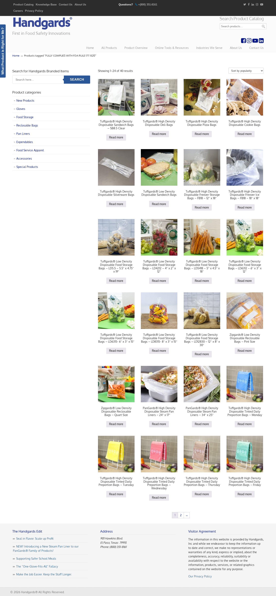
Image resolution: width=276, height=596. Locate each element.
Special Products (27, 166)
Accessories (24, 158)
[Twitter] (245, 4)
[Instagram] (257, 4)
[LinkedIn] (253, 4)
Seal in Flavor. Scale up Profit (35, 538)
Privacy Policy (34, 10)
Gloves (20, 109)
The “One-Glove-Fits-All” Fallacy (37, 566)
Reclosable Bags (27, 125)
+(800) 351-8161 (147, 4)
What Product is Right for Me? (2, 51)
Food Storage (25, 117)
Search (263, 26)
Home (15, 55)
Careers (18, 10)
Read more (116, 137)
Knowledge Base (46, 4)
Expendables (24, 142)
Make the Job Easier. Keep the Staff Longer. (44, 574)
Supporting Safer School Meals (36, 558)
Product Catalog (23, 4)
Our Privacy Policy (200, 576)
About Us (80, 4)
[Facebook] (248, 4)
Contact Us (65, 4)
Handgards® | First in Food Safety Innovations (42, 23)
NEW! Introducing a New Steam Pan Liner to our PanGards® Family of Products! (46, 548)
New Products (25, 100)
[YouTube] (262, 4)
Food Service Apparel (30, 150)
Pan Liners (23, 133)
